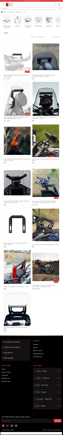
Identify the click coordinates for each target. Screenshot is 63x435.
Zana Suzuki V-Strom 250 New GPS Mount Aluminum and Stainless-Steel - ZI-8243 (44, 201)
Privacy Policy (37, 356)
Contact (35, 344)
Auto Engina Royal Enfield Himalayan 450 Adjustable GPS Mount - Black (16, 117)
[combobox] (31, 8)
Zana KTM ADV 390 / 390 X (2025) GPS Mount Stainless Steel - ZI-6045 (16, 201)
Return (35, 347)
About (4, 369)
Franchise (5, 375)
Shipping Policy (38, 354)
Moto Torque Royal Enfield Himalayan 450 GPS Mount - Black (44, 117)
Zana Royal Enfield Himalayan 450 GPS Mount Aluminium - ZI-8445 (43, 75)
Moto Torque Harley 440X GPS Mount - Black (45, 244)
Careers (44, 430)
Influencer (50, 430)
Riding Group (57, 430)
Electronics (19, 12)
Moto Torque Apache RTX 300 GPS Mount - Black (16, 328)
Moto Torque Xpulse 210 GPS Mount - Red (16, 286)
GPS (24, 12)
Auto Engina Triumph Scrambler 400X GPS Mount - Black (16, 75)
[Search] (60, 8)
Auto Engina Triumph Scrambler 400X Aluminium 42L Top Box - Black (43, 286)
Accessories (11, 12)
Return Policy (37, 350)
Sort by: (33, 37)
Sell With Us (6, 378)
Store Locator (6, 372)
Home (4, 12)
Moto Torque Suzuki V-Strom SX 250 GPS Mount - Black (15, 243)
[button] (3, 4)
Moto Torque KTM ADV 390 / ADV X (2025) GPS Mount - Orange (17, 159)
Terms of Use (6, 381)
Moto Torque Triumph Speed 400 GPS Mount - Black (45, 159)
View (58, 371)
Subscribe (57, 420)
